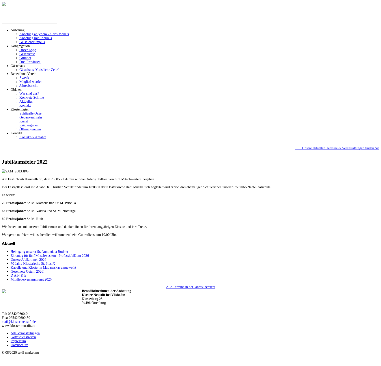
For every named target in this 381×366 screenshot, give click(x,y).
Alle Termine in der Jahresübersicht (190, 287)
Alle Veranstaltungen (25, 333)
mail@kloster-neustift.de (19, 321)
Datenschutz (19, 345)
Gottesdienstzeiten (23, 337)
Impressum (18, 341)
